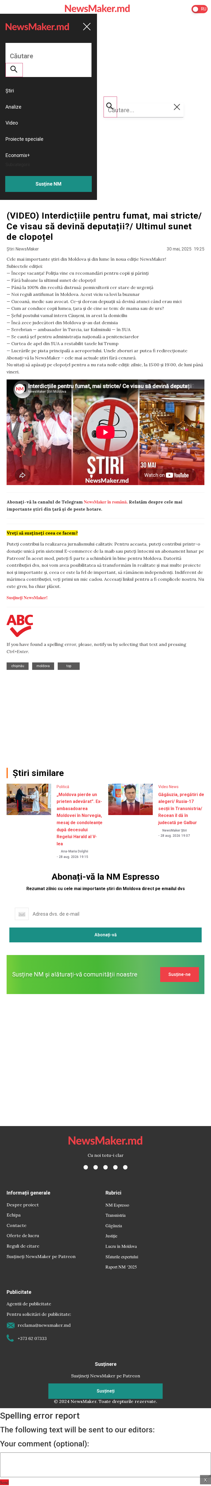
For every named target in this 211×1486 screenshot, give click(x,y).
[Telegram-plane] (125, 1167)
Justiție (111, 1236)
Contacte (16, 1225)
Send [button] (4, 1482)
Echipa (14, 1215)
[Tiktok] (115, 1167)
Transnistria (116, 1215)
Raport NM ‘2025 (121, 1267)
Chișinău (17, 666)
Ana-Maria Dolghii (74, 851)
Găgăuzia (114, 1225)
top (68, 666)
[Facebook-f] (86, 1167)
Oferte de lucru (23, 1235)
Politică (63, 787)
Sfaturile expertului (122, 1256)
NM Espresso (117, 1205)
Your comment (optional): (44, 1444)
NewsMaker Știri (174, 830)
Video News (168, 787)
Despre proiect (23, 1204)
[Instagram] (105, 1167)
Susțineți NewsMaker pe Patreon (41, 1256)
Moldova (43, 666)
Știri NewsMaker (23, 249)
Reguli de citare (23, 1246)
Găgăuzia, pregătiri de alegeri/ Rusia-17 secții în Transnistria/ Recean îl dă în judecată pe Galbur (181, 808)
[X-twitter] (95, 1167)
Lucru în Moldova (121, 1246)
